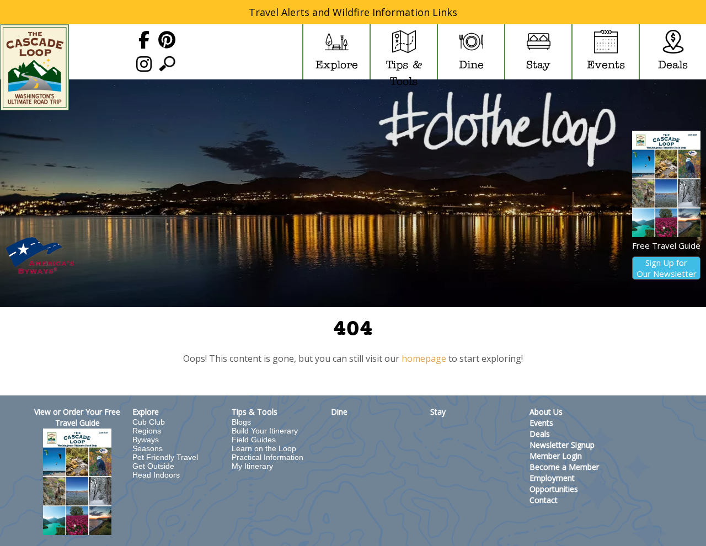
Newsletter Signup (562, 445)
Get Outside (153, 466)
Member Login (556, 456)
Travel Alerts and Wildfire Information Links (353, 12)
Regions (146, 430)
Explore (145, 411)
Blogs (241, 421)
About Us (546, 411)
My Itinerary (252, 466)
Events (541, 422)
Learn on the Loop (264, 448)
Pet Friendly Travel (165, 457)
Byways (145, 439)
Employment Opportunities (554, 483)
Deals (540, 434)
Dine (339, 411)
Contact (544, 500)
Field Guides (254, 439)
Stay (438, 411)
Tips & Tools (254, 411)
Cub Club (148, 421)
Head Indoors (156, 474)
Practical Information (267, 457)
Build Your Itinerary (265, 430)
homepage (424, 358)
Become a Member (564, 467)
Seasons (147, 448)
